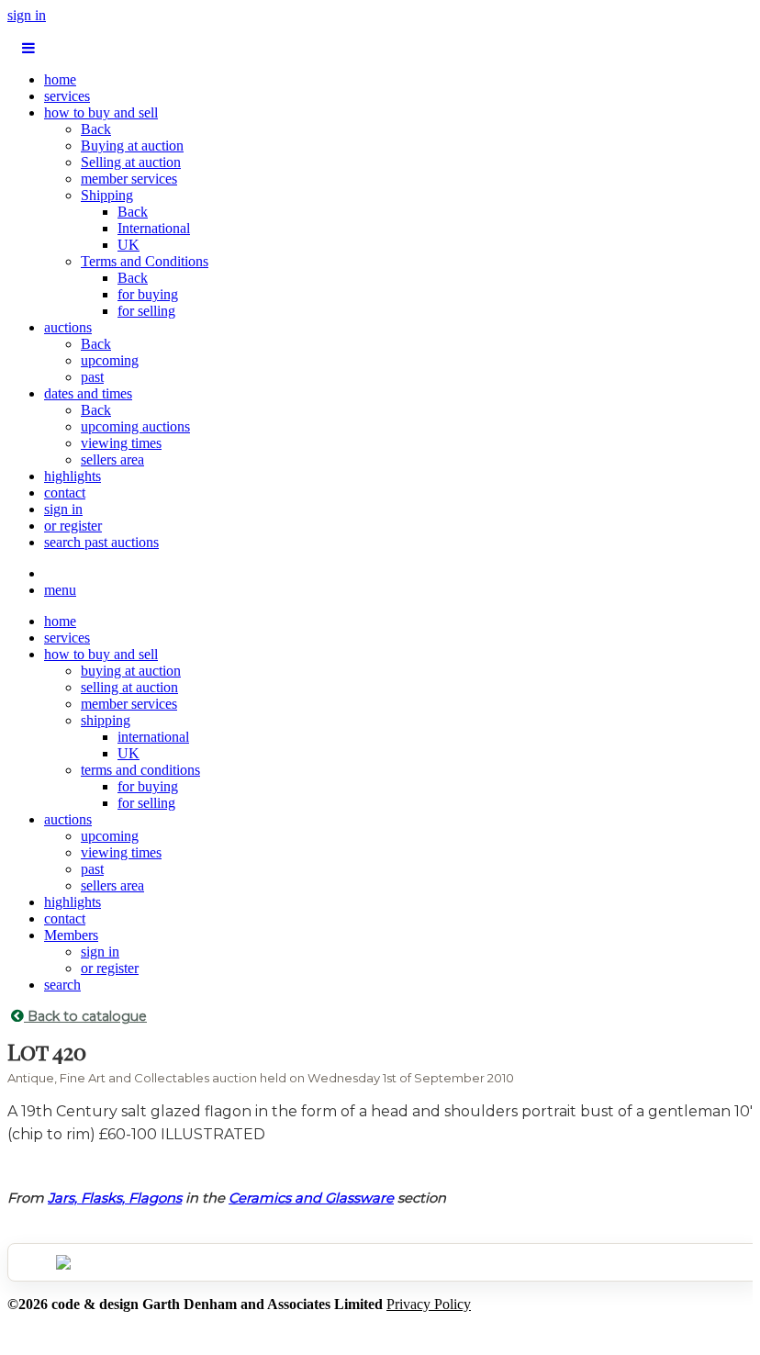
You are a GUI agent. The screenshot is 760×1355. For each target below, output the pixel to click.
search (62, 984)
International (153, 228)
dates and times (88, 393)
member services (129, 178)
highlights (72, 476)
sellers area (112, 459)
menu (60, 590)
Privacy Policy (428, 1304)
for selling (146, 311)
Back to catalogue (85, 1016)
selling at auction (129, 687)
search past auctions (101, 542)
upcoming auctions (135, 426)
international (153, 737)
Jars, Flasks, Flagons (115, 1198)
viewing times (121, 443)
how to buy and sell (101, 112)
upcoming (110, 360)
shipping (105, 720)
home (60, 79)
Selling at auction (131, 162)
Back (96, 129)
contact (64, 492)
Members (71, 935)
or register (73, 525)
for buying (147, 294)
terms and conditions (140, 770)
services (67, 96)
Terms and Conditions (144, 261)
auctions (68, 327)
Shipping (107, 195)
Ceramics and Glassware (311, 1198)
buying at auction (131, 670)
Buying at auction (132, 145)
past (92, 377)
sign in (26, 15)
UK (128, 244)
